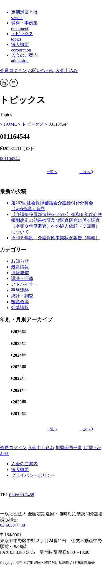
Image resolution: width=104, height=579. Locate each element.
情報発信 (20, 272)
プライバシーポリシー (33, 475)
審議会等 (20, 301)
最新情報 (20, 266)
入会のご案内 (24, 463)
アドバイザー (24, 284)
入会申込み (66, 70)
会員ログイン (13, 70)
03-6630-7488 (21, 494)
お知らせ (20, 261)
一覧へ (52, 172)
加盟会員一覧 (68, 447)
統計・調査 (22, 296)
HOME (10, 124)
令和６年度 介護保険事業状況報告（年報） (55, 237)
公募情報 (20, 307)
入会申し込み (41, 447)
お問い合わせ (41, 70)
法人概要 (20, 469)
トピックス (33, 124)
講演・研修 (22, 278)
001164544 (10, 158)
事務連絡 (20, 290)
